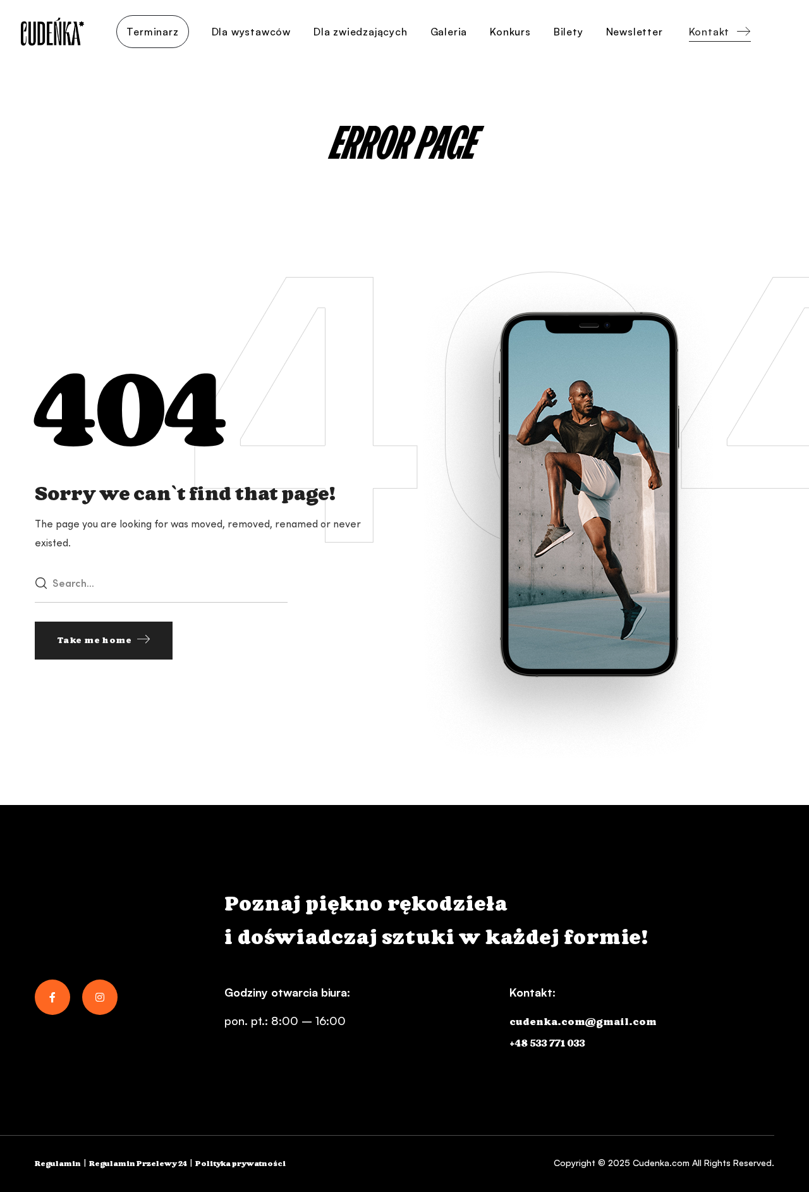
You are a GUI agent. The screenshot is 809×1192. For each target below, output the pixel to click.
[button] (720, 32)
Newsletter (634, 31)
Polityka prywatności (240, 1164)
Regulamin (58, 1164)
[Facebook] (52, 997)
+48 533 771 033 (547, 1044)
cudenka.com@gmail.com (583, 1022)
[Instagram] (100, 997)
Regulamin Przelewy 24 (138, 1164)
